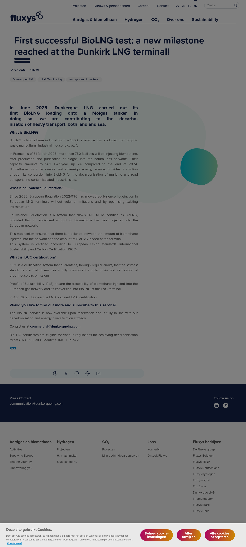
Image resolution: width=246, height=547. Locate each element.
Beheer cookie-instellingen (157, 535)
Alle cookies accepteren (219, 535)
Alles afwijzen (188, 535)
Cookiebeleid (14, 543)
